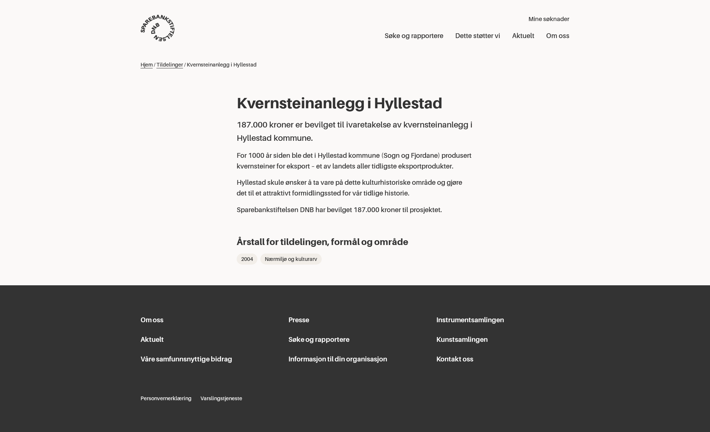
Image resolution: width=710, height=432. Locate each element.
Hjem (147, 65)
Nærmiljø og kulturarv (291, 259)
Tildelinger (169, 65)
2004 (247, 259)
